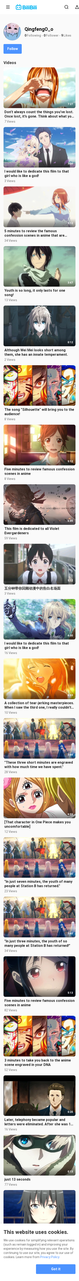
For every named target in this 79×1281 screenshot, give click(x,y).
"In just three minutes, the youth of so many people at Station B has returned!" (37, 943)
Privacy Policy (49, 1257)
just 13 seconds (17, 1179)
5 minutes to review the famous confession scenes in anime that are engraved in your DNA (34, 233)
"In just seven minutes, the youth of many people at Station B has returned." (38, 883)
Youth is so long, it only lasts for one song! (34, 292)
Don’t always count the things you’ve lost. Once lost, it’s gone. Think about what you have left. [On (39, 114)
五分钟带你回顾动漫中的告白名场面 (32, 588)
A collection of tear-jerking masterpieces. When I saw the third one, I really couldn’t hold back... (39, 705)
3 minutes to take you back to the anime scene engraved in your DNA (37, 1062)
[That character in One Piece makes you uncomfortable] (37, 824)
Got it (56, 1269)
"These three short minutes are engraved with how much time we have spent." (38, 764)
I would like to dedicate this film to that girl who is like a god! (36, 173)
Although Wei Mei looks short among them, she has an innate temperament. (36, 352)
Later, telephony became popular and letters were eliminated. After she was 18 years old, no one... (38, 1122)
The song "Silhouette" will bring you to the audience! (39, 411)
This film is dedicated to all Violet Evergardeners (31, 531)
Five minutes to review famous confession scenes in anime (39, 471)
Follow (12, 49)
